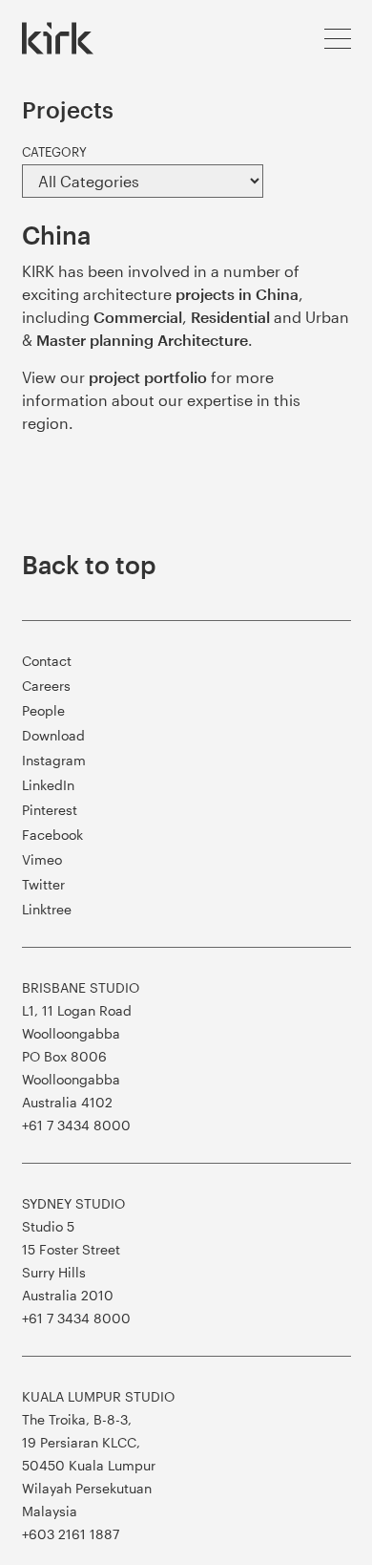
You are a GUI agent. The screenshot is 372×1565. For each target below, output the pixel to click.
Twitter (43, 884)
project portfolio (148, 377)
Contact (47, 661)
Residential (230, 317)
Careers (46, 685)
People (43, 710)
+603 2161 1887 (70, 1534)
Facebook (52, 834)
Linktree (47, 909)
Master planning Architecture (142, 340)
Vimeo (42, 859)
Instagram (54, 760)
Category (54, 152)
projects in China (237, 294)
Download (53, 735)
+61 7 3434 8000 (76, 1125)
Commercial (137, 317)
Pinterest (49, 810)
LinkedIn (48, 785)
